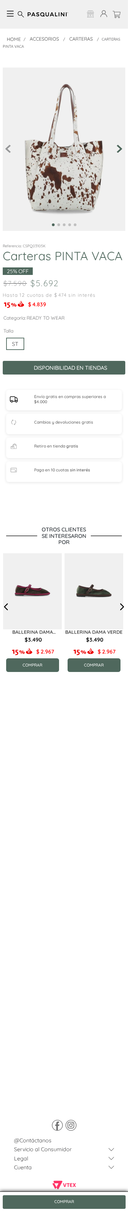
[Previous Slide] (11, 654)
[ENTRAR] (102, 14)
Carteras (81, 39)
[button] (15, 344)
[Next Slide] (56, 654)
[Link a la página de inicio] (13, 39)
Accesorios (44, 39)
